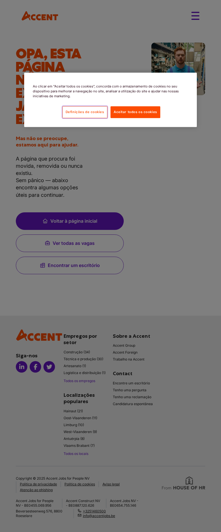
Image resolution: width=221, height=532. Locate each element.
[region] (110, 100)
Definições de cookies (85, 112)
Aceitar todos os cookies (135, 112)
